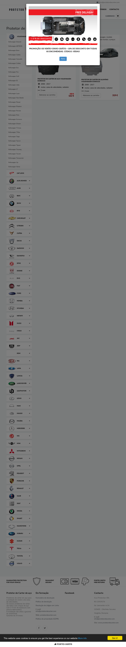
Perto (63, 59)
